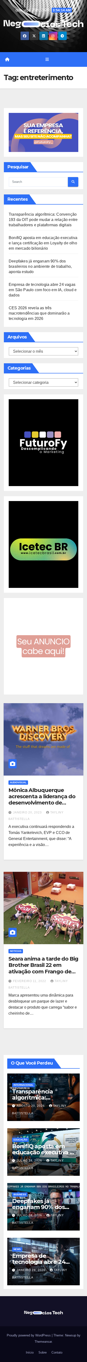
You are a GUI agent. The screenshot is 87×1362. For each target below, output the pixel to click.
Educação (20, 1139)
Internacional (23, 1085)
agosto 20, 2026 (31, 1105)
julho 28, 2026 (30, 1160)
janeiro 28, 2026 (31, 1270)
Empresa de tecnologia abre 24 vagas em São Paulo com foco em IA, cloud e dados (43, 289)
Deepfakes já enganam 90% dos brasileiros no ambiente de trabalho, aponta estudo (40, 266)
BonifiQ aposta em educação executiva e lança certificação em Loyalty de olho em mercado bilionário (43, 243)
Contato (56, 1352)
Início (29, 1352)
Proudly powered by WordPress (29, 1335)
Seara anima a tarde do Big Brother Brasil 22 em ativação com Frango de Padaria (43, 968)
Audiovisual (18, 782)
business (20, 1194)
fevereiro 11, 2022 (30, 981)
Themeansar (43, 1341)
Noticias (16, 951)
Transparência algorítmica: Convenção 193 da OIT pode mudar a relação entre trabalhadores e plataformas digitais (43, 219)
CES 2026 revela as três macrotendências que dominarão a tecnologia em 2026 (39, 313)
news (17, 1249)
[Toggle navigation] (47, 59)
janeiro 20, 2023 (28, 812)
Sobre (42, 1352)
